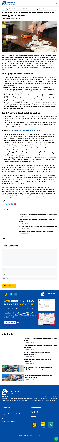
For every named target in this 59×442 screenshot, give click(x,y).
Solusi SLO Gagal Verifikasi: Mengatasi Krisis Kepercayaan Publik (38, 226)
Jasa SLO (5, 55)
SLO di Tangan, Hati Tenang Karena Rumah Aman (25, 130)
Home (3, 9)
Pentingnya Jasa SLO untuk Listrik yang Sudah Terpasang (36, 231)
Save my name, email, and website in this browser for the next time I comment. (20, 281)
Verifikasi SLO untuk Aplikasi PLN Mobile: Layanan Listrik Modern (38, 214)
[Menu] (56, 3)
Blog (7, 9)
